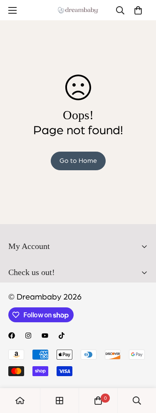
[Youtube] (45, 335)
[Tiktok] (61, 335)
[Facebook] (11, 335)
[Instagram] (28, 335)
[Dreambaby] (78, 10)
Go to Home (78, 160)
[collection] (59, 400)
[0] (138, 10)
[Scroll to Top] (141, 369)
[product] (20, 401)
